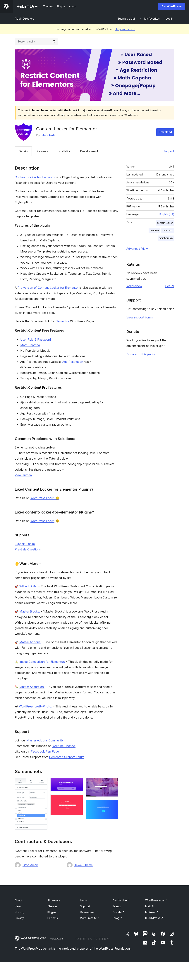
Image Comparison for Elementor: (42, 661)
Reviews (42, 151)
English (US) (166, 214)
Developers (87, 912)
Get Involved (120, 900)
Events (117, 906)
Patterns (52, 918)
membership (166, 238)
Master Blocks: (29, 611)
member (154, 230)
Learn (83, 900)
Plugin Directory (24, 18)
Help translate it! (125, 29)
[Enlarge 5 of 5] (113, 804)
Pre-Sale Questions (28, 549)
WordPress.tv (90, 918)
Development (89, 151)
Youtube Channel (63, 746)
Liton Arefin (48, 135)
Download (165, 132)
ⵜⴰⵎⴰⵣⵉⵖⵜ (56, 938)
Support (169, 151)
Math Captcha (30, 345)
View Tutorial (23, 475)
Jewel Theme (83, 865)
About (18, 900)
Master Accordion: (31, 687)
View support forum (139, 317)
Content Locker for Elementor (35, 177)
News (18, 906)
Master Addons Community (45, 740)
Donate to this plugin (140, 354)
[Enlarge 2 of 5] (78, 783)
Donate (119, 912)
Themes (52, 906)
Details (23, 151)
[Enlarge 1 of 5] (42, 783)
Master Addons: (30, 642)
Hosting (19, 912)
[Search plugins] (54, 41)
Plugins (51, 912)
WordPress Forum (42, 521)
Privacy (19, 918)
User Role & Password (35, 339)
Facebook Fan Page (45, 751)
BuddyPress (154, 918)
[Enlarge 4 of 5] (113, 783)
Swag (118, 918)
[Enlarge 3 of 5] (78, 799)
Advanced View (137, 248)
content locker (165, 222)
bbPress (152, 912)
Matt (149, 906)
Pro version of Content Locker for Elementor (48, 287)
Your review (134, 286)
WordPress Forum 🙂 (44, 498)
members (167, 230)
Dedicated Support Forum (66, 757)
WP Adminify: (28, 586)
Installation (64, 151)
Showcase (53, 900)
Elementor (62, 321)
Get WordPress (171, 6)
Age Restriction (72, 362)
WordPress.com (156, 900)
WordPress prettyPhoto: (35, 706)
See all (169, 286)
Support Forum (25, 544)
